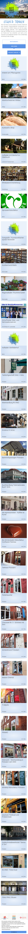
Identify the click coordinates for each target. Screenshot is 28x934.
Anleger (7, 29)
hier (13, 36)
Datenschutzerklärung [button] (6, 929)
